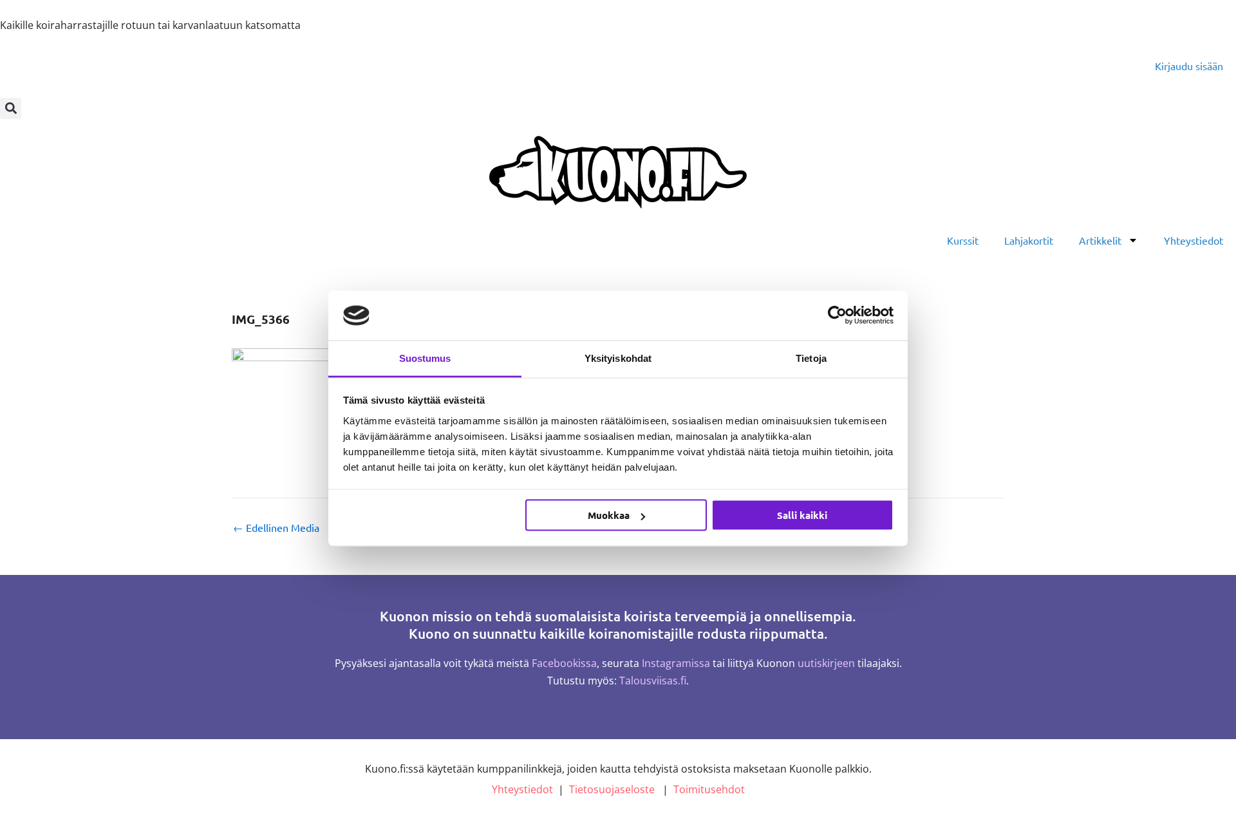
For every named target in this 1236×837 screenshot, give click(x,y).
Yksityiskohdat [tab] (618, 357)
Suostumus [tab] (425, 357)
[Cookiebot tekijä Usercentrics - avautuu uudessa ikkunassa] (837, 315)
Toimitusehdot (709, 789)
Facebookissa (564, 663)
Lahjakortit (1028, 240)
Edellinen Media (276, 527)
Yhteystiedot (1193, 240)
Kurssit (963, 240)
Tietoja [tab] (811, 357)
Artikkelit (1100, 240)
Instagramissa (676, 663)
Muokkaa (609, 515)
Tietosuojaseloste (612, 789)
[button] (10, 108)
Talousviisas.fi (652, 680)
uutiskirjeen (826, 663)
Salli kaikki (802, 515)
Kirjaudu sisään (1189, 65)
